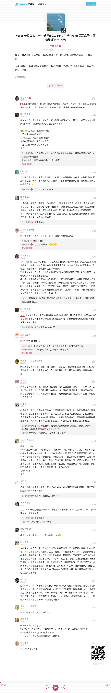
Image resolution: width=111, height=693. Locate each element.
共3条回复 (26, 163)
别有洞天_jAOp (27, 229)
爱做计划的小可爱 (28, 606)
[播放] (55, 688)
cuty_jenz (24, 171)
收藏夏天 (24, 619)
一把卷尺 (54, 45)
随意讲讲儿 (25, 542)
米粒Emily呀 (25, 335)
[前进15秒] (63, 687)
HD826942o (26, 529)
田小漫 (23, 404)
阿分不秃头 (25, 114)
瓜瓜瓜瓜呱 (25, 503)
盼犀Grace (25, 197)
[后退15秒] (47, 687)
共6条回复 (26, 353)
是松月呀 (24, 97)
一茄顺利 (24, 579)
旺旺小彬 (24, 642)
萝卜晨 (23, 380)
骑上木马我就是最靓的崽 (31, 360)
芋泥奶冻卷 (25, 255)
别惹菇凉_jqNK (27, 440)
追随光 (23, 481)
